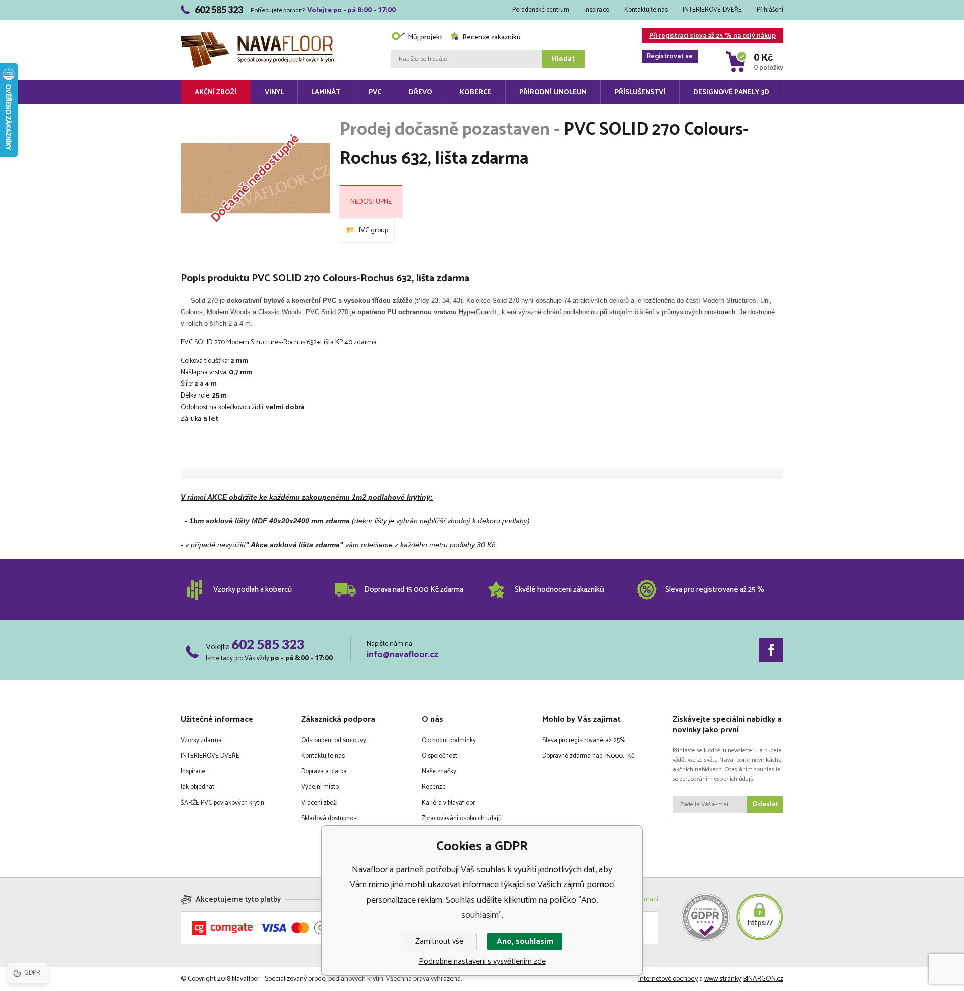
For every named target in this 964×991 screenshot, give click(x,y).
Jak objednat (197, 787)
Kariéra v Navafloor (448, 803)
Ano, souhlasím (525, 941)
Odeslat (765, 804)
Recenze (434, 787)
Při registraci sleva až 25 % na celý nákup (711, 36)
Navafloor (257, 21)
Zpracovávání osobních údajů (462, 818)
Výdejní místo (320, 787)
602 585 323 (267, 644)
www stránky (722, 979)
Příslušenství (640, 92)
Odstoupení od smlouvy (333, 740)
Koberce (475, 92)
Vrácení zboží (319, 803)
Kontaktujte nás (646, 10)
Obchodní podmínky (449, 740)
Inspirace (596, 10)
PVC (375, 92)
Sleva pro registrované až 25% (583, 740)
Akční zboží (215, 92)
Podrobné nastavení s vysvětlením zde (482, 961)
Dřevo (420, 92)
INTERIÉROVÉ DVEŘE (712, 10)
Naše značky (439, 771)
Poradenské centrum (540, 10)
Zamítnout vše (439, 941)
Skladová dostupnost (329, 818)
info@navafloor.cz (402, 655)
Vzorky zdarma (201, 740)
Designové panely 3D (731, 92)
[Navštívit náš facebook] (771, 650)
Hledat (563, 59)
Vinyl (274, 92)
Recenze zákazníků (491, 37)
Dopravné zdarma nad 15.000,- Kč (588, 756)
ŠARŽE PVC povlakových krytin (222, 803)
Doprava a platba (324, 771)
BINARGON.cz (763, 979)
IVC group (373, 230)
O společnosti (440, 756)
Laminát (325, 92)
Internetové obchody (668, 979)
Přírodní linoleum (553, 92)
